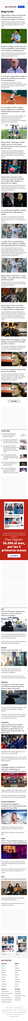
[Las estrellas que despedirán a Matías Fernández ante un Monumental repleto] (14, 231)
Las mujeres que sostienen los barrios (13, 879)
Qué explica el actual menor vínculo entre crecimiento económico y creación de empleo (13, 677)
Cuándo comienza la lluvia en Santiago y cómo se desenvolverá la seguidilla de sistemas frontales (13, 709)
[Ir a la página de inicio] (11, 7)
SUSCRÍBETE (14, 556)
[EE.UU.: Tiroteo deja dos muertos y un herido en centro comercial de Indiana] (14, 852)
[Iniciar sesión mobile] (26, 7)
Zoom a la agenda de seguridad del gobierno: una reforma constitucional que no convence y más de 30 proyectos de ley (13, 636)
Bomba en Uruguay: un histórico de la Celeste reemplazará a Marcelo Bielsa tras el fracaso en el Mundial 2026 (13, 48)
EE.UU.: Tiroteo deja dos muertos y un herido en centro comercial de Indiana (14, 842)
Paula (2, 877)
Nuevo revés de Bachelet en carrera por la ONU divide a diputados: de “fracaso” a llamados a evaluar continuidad (10, 470)
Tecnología (4, 765)
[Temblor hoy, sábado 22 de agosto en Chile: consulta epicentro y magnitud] (23, 435)
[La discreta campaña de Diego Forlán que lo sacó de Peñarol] (14, 390)
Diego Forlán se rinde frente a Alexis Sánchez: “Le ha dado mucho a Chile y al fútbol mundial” (14, 278)
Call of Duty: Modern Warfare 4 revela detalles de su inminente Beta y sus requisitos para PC (13, 796)
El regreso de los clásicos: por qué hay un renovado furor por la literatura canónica (11, 464)
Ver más (14, 401)
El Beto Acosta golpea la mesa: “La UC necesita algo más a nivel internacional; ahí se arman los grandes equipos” (14, 758)
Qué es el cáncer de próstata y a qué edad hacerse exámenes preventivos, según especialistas (11, 441)
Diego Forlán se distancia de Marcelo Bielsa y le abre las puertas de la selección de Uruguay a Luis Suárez (13, 17)
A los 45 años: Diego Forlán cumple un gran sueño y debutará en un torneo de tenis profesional (14, 78)
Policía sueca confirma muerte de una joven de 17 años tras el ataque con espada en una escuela (13, 870)
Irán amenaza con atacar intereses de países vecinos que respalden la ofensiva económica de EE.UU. (13, 863)
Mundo (3, 838)
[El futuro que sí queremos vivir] (14, 659)
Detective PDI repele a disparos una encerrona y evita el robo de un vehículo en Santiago (13, 613)
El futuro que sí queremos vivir (11, 650)
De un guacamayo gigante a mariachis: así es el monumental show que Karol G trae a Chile (14, 806)
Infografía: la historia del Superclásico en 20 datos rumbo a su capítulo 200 (13, 752)
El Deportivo (5, 722)
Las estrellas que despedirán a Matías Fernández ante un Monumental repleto (13, 212)
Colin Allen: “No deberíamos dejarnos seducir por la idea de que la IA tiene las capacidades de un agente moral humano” (13, 716)
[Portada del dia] (14, 528)
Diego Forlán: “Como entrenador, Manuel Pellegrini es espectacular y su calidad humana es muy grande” (13, 307)
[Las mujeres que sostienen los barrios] (14, 888)
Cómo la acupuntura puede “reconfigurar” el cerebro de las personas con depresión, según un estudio (10, 457)
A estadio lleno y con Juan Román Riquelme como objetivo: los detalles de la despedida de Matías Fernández (13, 243)
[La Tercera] (7, 952)
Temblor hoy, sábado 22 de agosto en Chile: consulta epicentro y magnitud (9, 435)
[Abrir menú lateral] (2, 7)
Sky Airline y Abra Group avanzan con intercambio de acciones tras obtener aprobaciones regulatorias (11, 670)
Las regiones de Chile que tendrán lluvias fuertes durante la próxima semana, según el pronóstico (12, 686)
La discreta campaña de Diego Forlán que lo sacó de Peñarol (13, 370)
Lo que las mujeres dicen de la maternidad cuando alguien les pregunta (12, 898)
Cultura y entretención (8, 802)
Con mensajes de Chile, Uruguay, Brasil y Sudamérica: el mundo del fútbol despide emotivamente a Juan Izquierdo (13, 110)
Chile (2, 609)
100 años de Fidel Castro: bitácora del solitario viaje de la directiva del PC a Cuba (13, 642)
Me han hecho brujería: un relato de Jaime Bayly (12, 833)
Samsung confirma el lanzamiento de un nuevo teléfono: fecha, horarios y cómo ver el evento (14, 791)
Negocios (4, 648)
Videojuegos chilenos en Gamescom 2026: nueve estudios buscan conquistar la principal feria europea (13, 769)
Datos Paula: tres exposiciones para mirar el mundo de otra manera (12, 904)
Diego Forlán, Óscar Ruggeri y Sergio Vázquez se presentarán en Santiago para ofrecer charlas (13, 342)
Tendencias (4, 682)
